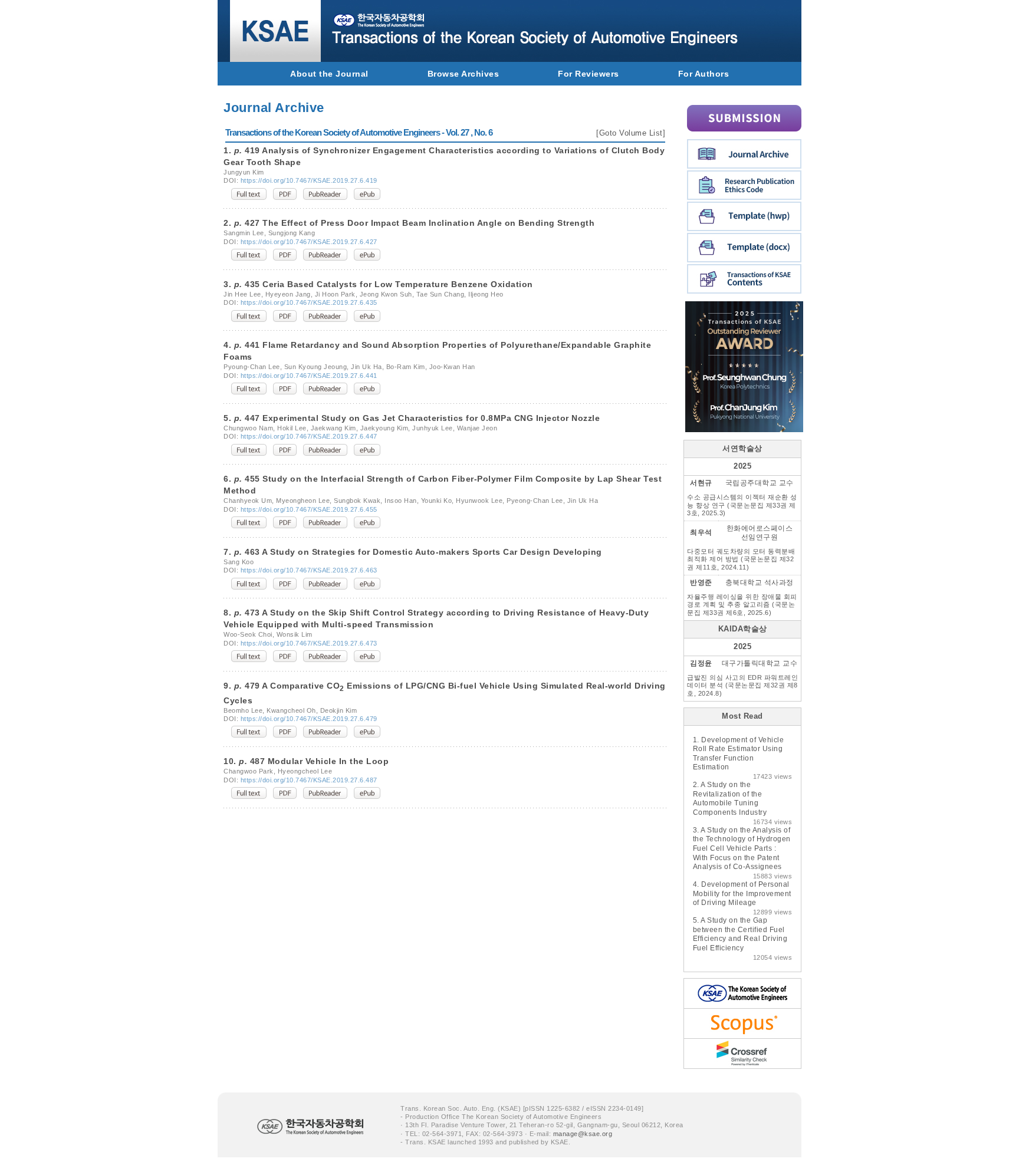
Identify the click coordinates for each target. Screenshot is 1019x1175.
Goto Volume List (631, 133)
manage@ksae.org (583, 1133)
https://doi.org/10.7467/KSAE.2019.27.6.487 (309, 780)
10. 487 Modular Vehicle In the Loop (306, 761)
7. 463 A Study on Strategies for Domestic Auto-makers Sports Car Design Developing (412, 552)
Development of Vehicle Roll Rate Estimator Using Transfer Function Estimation (738, 754)
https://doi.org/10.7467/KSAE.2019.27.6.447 (309, 436)
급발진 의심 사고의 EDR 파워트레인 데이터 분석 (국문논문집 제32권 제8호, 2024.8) (742, 685)
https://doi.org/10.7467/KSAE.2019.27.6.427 (309, 241)
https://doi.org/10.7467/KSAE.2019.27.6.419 (309, 180)
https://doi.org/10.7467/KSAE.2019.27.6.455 (309, 509)
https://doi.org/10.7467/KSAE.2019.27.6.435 (309, 302)
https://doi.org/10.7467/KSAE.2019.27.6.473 (309, 643)
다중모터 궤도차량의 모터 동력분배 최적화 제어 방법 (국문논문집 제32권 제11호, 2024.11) (741, 559)
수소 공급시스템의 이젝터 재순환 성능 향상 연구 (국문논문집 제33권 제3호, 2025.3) (742, 504)
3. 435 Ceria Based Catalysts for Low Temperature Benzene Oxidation (378, 284)
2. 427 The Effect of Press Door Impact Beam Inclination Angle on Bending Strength (408, 223)
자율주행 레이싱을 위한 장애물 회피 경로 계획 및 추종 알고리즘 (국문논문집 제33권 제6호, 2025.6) (742, 604)
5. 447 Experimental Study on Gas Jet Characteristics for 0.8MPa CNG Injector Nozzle (411, 418)
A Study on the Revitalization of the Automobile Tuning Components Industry (730, 799)
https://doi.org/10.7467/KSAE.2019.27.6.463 (309, 570)
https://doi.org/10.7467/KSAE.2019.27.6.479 (309, 718)
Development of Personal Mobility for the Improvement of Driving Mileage (742, 893)
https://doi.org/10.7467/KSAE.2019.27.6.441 (309, 375)
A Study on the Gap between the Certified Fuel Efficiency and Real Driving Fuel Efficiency (740, 934)
